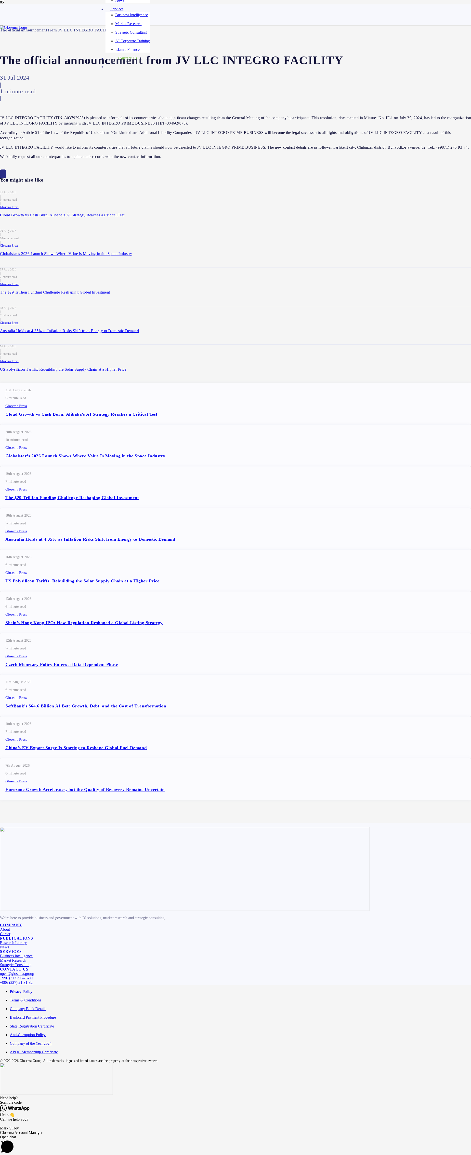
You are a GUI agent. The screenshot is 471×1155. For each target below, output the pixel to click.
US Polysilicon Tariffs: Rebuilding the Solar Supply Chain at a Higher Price (63, 369)
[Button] (3, 173)
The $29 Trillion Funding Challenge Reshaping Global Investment (55, 292)
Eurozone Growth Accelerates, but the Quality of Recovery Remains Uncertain (85, 789)
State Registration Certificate (32, 1026)
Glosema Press (9, 207)
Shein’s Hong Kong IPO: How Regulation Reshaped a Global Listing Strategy (84, 622)
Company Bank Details (28, 1009)
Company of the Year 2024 (31, 1043)
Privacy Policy (21, 991)
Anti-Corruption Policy (28, 1035)
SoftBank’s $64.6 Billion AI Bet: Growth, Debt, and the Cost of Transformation (85, 706)
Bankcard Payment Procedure (33, 1017)
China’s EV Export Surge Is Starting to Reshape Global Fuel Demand (76, 747)
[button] (235, 1098)
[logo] (13, 27)
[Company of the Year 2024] (184, 909)
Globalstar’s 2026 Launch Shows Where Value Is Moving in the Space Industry (66, 254)
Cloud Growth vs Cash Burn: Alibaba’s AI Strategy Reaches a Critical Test (62, 215)
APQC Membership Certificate (34, 1052)
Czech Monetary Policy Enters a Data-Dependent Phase (61, 664)
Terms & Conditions (25, 1000)
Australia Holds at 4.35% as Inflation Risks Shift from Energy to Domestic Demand (69, 331)
